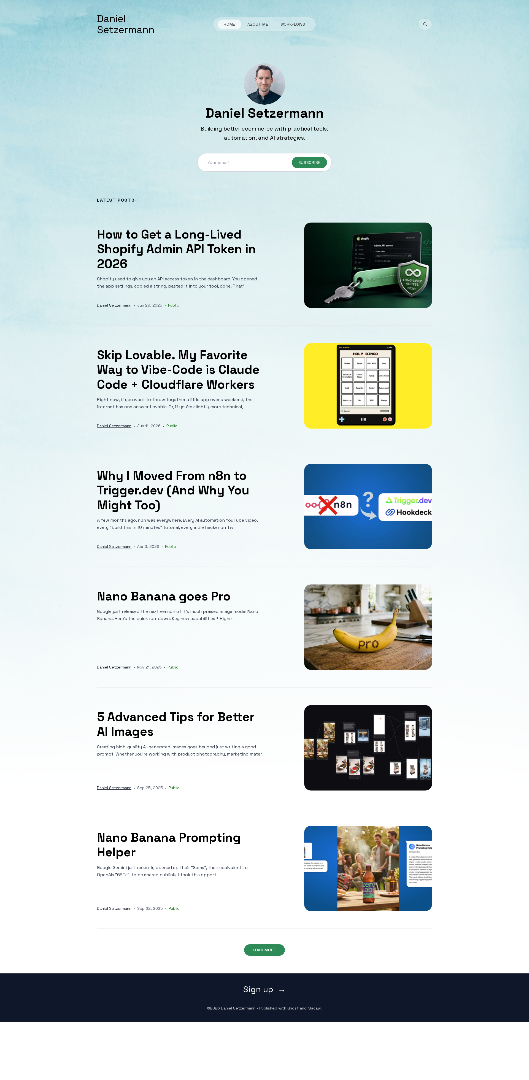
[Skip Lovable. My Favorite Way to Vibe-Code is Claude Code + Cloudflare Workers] (264, 385)
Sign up (258, 989)
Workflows (292, 24)
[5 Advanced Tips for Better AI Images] (264, 747)
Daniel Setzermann (126, 24)
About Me (257, 24)
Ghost (293, 1008)
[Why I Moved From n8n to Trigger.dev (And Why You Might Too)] (264, 506)
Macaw (314, 1008)
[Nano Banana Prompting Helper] (264, 868)
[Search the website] (425, 24)
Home (229, 24)
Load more (264, 950)
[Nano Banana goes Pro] (264, 627)
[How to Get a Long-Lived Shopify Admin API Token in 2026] (264, 265)
